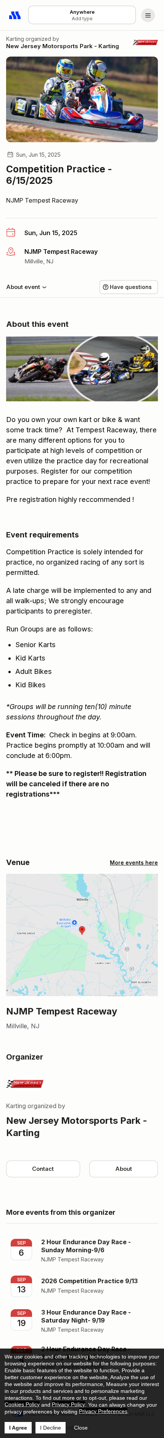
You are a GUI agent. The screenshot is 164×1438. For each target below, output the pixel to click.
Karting (15, 39)
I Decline (50, 1428)
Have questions (131, 287)
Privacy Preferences (103, 1411)
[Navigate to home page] (15, 15)
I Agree (18, 1428)
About (123, 1168)
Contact (43, 1168)
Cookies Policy (22, 1404)
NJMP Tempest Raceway (42, 200)
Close (81, 1428)
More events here (134, 862)
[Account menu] (148, 15)
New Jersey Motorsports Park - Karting (62, 46)
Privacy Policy (68, 1404)
